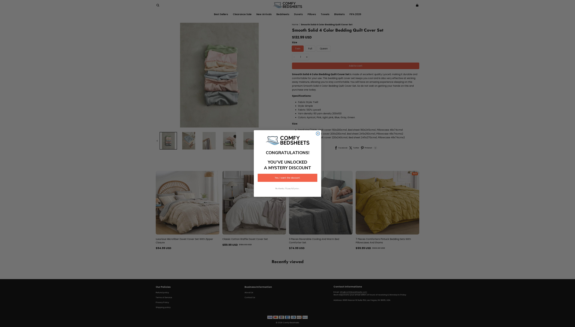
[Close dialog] (318, 133)
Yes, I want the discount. (287, 177)
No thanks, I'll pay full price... (287, 188)
